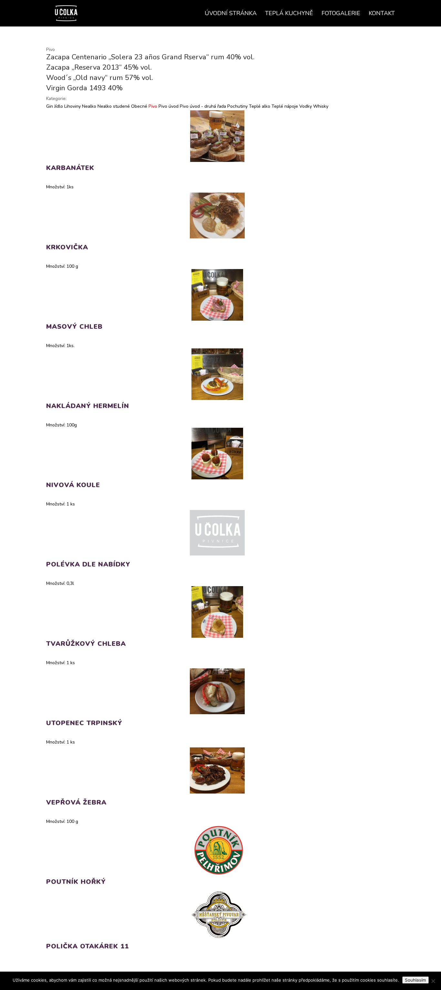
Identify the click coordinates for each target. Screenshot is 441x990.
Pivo (152, 106)
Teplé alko (259, 106)
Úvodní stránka (231, 14)
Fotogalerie (341, 14)
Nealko (88, 106)
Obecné (138, 106)
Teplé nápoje (284, 106)
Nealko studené (113, 106)
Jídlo (58, 106)
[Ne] (433, 981)
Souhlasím (415, 980)
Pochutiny (237, 106)
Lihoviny (72, 106)
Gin (49, 106)
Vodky (305, 106)
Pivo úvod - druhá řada (202, 106)
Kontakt (382, 14)
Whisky (320, 106)
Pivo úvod (168, 106)
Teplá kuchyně (289, 14)
